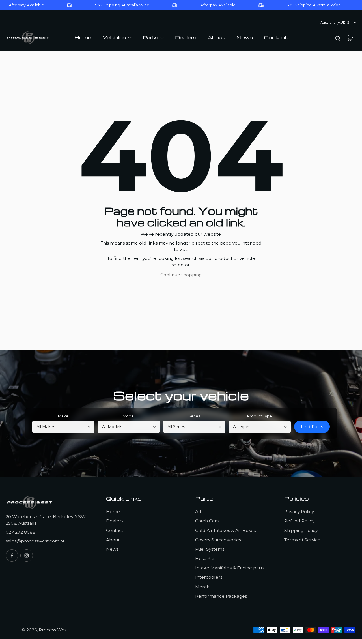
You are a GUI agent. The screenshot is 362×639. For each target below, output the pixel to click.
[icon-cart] (350, 38)
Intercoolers (208, 577)
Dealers (114, 521)
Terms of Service (302, 539)
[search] (337, 38)
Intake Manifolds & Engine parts (229, 568)
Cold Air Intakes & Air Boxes (225, 530)
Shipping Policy (301, 530)
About (113, 539)
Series (194, 416)
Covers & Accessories (218, 539)
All (198, 511)
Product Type (259, 416)
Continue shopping (181, 274)
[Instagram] (26, 555)
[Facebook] (12, 555)
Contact (114, 530)
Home (113, 511)
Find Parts (312, 426)
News (112, 549)
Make (63, 416)
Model (129, 416)
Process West (53, 629)
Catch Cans (207, 521)
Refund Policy (299, 521)
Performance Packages (221, 596)
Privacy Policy (299, 511)
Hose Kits (205, 558)
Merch (202, 586)
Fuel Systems (209, 549)
